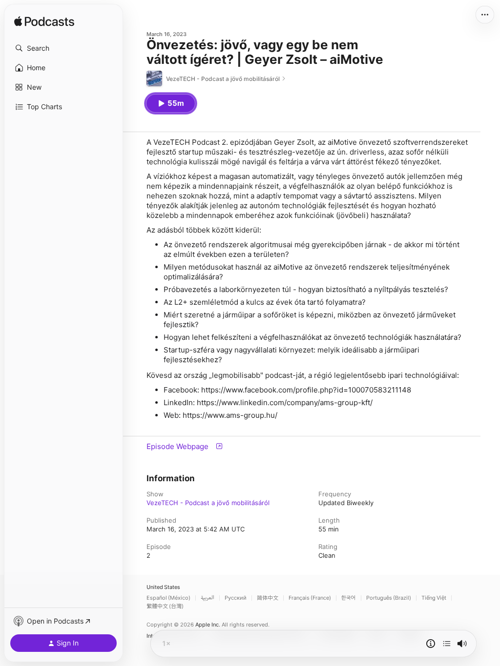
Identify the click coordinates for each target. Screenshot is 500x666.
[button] (63, 48)
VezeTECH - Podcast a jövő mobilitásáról (208, 503)
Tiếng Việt (433, 598)
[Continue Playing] (447, 643)
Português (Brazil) (388, 598)
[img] (44, 22)
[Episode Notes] (431, 643)
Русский (236, 598)
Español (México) (168, 598)
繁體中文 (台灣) (165, 606)
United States (163, 587)
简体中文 (267, 598)
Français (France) (310, 598)
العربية (207, 598)
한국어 (348, 598)
